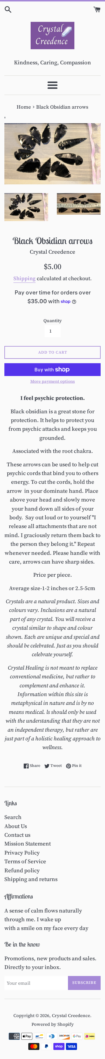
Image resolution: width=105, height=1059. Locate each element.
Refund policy (22, 870)
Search (13, 817)
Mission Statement (27, 843)
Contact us (17, 835)
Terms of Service (25, 861)
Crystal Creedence (71, 1015)
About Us (15, 826)
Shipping (24, 278)
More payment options (52, 381)
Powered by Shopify (53, 1024)
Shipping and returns (30, 879)
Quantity (52, 320)
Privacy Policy (22, 852)
